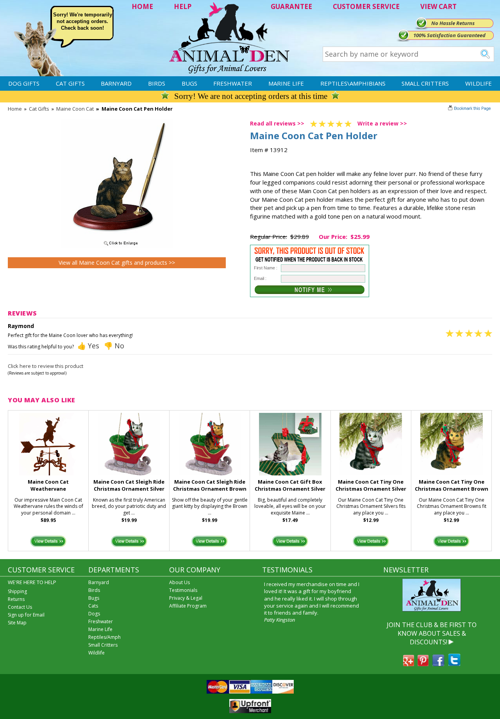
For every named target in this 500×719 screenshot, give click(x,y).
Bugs (189, 83)
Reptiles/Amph (104, 637)
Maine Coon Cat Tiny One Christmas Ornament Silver (371, 485)
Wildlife (478, 83)
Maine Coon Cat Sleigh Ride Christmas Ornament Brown (209, 485)
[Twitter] (454, 664)
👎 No (114, 345)
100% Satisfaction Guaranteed (449, 35)
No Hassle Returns (453, 23)
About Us (179, 582)
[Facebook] (438, 664)
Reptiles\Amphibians (353, 83)
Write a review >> (382, 123)
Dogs (94, 613)
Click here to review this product (45, 365)
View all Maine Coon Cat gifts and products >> (117, 262)
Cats (93, 605)
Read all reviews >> (277, 123)
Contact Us (20, 607)
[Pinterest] (423, 664)
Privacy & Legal (185, 598)
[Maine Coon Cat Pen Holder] (117, 245)
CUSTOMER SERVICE (366, 6)
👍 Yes (88, 345)
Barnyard (116, 83)
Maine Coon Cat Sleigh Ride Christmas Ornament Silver (128, 485)
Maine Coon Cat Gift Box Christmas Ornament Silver (290, 485)
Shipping (17, 591)
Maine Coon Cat (75, 108)
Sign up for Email (26, 614)
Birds (156, 83)
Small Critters (425, 83)
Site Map (17, 622)
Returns (16, 599)
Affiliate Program (188, 605)
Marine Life (286, 83)
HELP (182, 6)
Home (15, 108)
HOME (142, 6)
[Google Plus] (408, 664)
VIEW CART (438, 6)
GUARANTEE (291, 6)
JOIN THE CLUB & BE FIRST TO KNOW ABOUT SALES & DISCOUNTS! (432, 633)
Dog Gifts (23, 83)
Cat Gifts (70, 83)
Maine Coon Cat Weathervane (48, 485)
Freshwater (232, 83)
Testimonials (183, 590)
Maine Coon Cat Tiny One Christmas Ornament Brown (451, 485)
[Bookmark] (470, 109)
